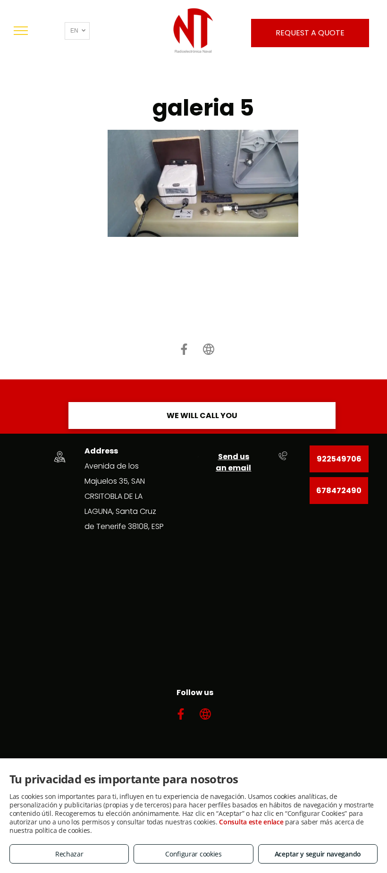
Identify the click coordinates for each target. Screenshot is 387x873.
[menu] (20, 30)
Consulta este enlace (251, 821)
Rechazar (69, 853)
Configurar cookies (193, 853)
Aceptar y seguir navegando (318, 853)
